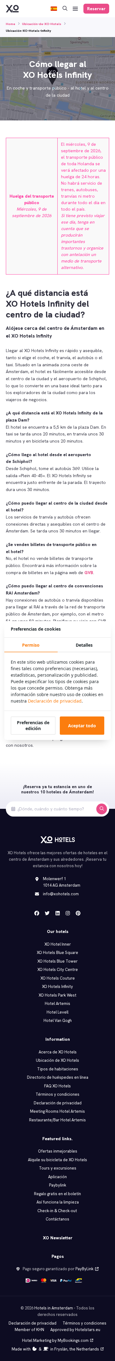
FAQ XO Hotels (57, 1086)
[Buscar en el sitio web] (65, 8)
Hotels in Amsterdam (53, 1308)
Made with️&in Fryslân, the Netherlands (55, 1349)
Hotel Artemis (57, 1003)
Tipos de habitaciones (57, 1069)
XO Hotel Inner (57, 944)
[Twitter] (47, 913)
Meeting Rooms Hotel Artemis (57, 1111)
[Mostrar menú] (75, 8)
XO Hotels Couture (57, 978)
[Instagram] (68, 913)
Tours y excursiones (57, 1168)
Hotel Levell (57, 1012)
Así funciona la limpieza (57, 1202)
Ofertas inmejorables (57, 1151)
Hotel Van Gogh (58, 1020)
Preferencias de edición (33, 725)
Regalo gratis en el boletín (57, 1193)
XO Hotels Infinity (57, 986)
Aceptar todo (82, 726)
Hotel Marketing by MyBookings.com (55, 1340)
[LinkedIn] (58, 913)
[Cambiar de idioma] (54, 8)
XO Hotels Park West (57, 995)
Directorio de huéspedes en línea (57, 1077)
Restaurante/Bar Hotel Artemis (57, 1120)
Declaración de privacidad (58, 1103)
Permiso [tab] (31, 645)
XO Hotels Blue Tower (57, 961)
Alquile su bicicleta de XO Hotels (57, 1159)
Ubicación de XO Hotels (57, 1060)
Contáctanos (57, 1219)
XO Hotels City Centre (57, 969)
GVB (88, 572)
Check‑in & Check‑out (57, 1210)
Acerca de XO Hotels (58, 1052)
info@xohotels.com (61, 894)
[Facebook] (37, 913)
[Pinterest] (78, 913)
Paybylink (57, 1185)
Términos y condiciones (57, 1094)
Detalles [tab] (84, 645)
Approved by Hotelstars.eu (75, 1329)
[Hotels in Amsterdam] (12, 8)
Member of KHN (29, 1329)
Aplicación (57, 1176)
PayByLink (84, 1268)
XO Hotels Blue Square (57, 952)
